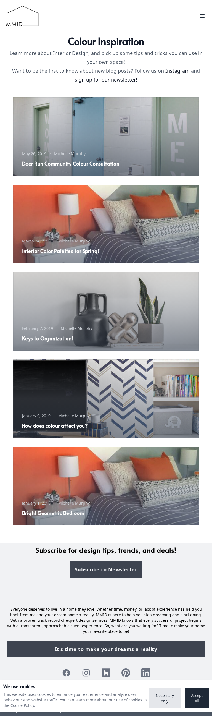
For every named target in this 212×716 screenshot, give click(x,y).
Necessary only (165, 698)
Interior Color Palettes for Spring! (60, 250)
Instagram (177, 70)
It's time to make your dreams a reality (106, 649)
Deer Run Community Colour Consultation (70, 163)
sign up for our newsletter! (106, 79)
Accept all (197, 698)
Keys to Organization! (47, 338)
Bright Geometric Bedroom (53, 512)
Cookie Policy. (22, 705)
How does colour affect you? (55, 425)
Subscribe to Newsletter (106, 569)
